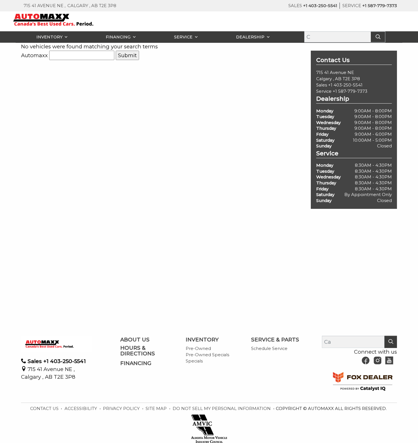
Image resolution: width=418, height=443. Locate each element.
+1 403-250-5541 (345, 85)
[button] (51, 37)
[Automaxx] (65, 19)
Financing (135, 363)
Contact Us (45, 408)
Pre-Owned (198, 348)
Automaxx (34, 55)
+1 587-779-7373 (350, 91)
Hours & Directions (137, 351)
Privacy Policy (122, 408)
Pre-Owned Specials (207, 354)
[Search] (378, 37)
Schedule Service (269, 348)
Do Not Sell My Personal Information (222, 408)
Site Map (157, 408)
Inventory (202, 340)
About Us (135, 340)
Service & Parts (275, 340)
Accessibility (81, 408)
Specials (194, 361)
